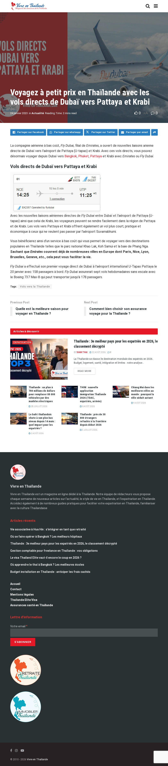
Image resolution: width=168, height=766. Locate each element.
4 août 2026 (139, 403)
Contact (16, 589)
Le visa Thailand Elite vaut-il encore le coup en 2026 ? (46, 557)
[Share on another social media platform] (154, 132)
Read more (86, 370)
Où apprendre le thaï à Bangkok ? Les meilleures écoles (47, 564)
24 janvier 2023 (19, 113)
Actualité (38, 113)
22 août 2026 (98, 352)
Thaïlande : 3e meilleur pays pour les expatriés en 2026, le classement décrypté (63, 543)
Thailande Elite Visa (23, 599)
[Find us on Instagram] (16, 750)
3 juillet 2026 (89, 430)
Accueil (15, 584)
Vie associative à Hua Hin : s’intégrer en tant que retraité (48, 529)
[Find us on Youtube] (22, 750)
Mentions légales (22, 594)
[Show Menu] (156, 6)
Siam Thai (82, 352)
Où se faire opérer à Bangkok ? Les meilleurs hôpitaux (46, 536)
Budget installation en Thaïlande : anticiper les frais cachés (50, 571)
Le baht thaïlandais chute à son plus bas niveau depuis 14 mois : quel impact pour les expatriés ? (42, 421)
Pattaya (96, 156)
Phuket (83, 156)
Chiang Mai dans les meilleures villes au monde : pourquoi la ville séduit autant (142, 392)
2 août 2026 (37, 433)
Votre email (18, 626)
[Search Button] (148, 6)
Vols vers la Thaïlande (35, 286)
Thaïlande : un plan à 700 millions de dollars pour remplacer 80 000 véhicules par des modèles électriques (42, 394)
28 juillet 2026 (39, 406)
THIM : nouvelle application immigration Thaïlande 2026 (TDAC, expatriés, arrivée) (93, 394)
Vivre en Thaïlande (37, 759)
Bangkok (71, 156)
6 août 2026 (88, 406)
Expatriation (22, 342)
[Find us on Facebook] (11, 750)
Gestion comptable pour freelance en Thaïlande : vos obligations (54, 550)
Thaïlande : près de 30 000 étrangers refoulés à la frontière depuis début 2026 (93, 419)
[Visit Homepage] (28, 6)
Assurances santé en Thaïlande (31, 605)
